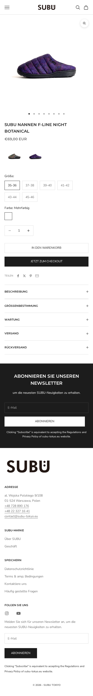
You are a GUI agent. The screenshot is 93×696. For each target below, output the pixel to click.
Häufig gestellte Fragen (21, 591)
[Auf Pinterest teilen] (31, 276)
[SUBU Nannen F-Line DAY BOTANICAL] (14, 155)
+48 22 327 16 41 (17, 511)
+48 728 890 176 (17, 506)
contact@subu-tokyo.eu (21, 516)
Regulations (74, 432)
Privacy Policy (30, 436)
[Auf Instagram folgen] (7, 613)
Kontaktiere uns (16, 584)
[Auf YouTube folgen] (18, 613)
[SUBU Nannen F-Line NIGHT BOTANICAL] (35, 155)
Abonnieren (44, 421)
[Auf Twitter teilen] (24, 276)
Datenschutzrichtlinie (19, 569)
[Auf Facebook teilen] (18, 276)
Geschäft (11, 546)
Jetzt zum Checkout (47, 261)
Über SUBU (13, 539)
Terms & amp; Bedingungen (24, 576)
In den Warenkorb (46, 248)
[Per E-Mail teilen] (37, 276)
